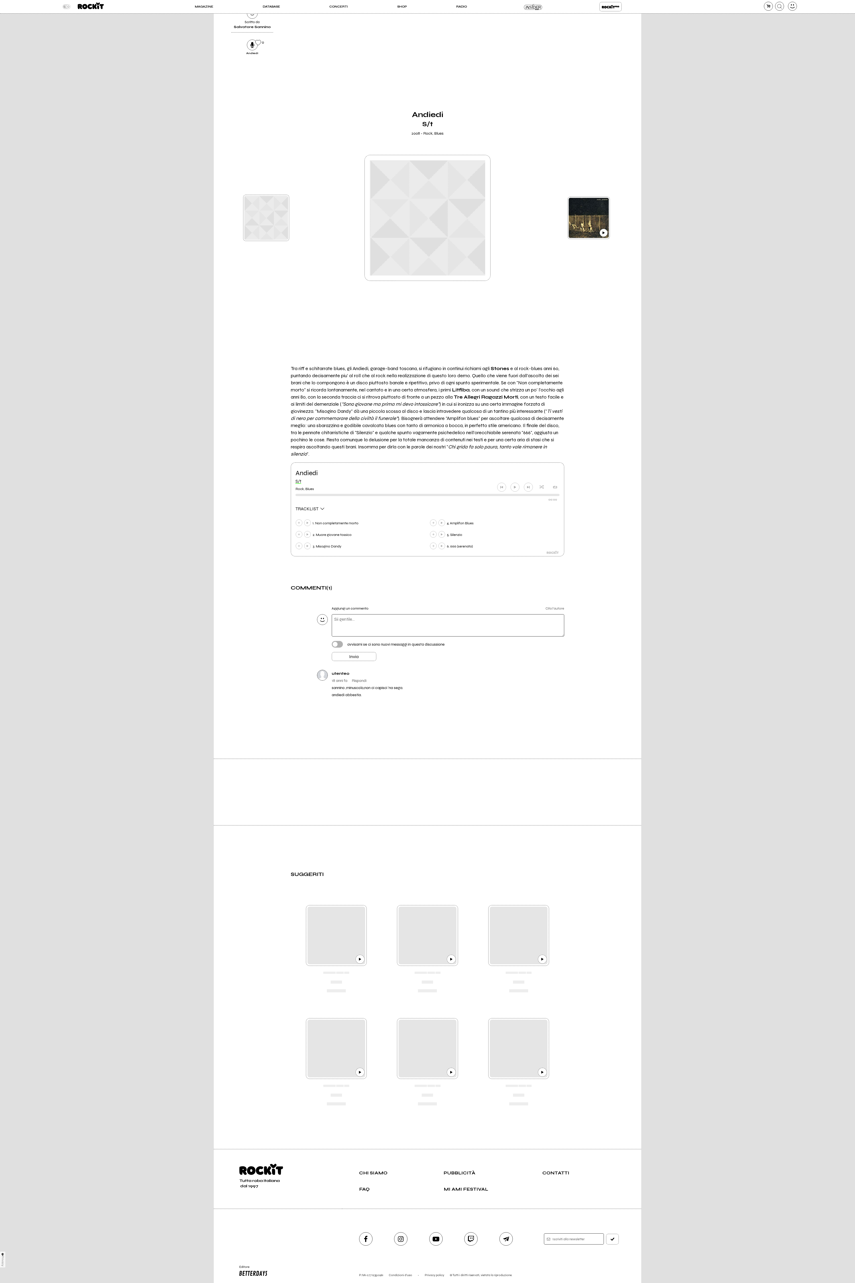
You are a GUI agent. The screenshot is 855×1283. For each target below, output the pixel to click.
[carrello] (768, 6)
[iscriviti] (612, 1239)
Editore (242, 1268)
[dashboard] (792, 6)
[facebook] (575, 14)
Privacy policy (434, 1275)
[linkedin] (575, 29)
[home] (91, 6)
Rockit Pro (610, 6)
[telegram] (506, 1239)
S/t (298, 481)
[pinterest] (575, 44)
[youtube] (436, 1239)
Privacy (3, 1261)
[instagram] (400, 1239)
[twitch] (471, 1239)
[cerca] (779, 6)
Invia (354, 656)
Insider (533, 6)
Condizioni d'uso (400, 1275)
